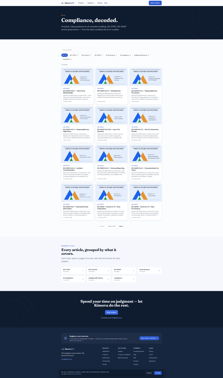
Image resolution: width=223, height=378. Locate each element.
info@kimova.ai (116, 318)
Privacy (151, 351)
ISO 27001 (74, 55)
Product (80, 3)
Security (135, 361)
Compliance (67, 59)
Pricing (100, 3)
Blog (105, 3)
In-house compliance (124, 354)
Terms (151, 354)
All (65, 55)
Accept (158, 373)
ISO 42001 (99, 55)
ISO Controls (86, 55)
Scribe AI (105, 354)
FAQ (134, 358)
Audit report (105, 358)
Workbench (105, 351)
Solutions (90, 3)
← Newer (102, 226)
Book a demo (155, 3)
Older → (121, 226)
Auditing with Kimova (141, 55)
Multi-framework (123, 358)
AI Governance (111, 55)
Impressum (152, 361)
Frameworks (106, 361)
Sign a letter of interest (148, 338)
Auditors (120, 351)
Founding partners (138, 351)
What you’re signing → (76, 340)
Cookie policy (153, 358)
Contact (135, 364)
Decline (149, 373)
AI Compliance (125, 55)
